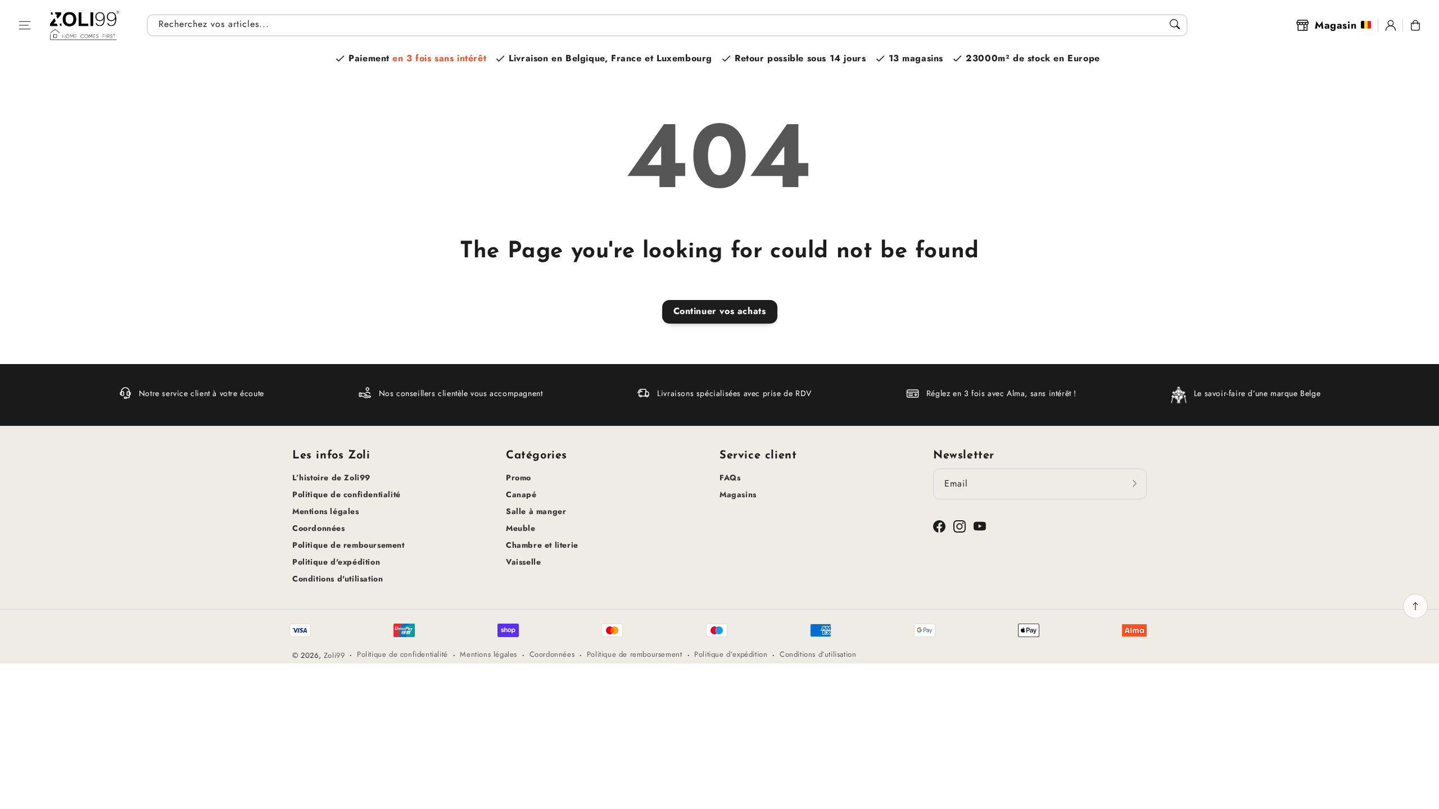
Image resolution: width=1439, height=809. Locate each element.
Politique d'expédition (336, 561)
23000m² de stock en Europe (1033, 58)
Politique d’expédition (730, 654)
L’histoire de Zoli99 (331, 477)
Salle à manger (536, 511)
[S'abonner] (1134, 484)
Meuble (521, 528)
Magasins (738, 494)
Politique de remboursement (348, 545)
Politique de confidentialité (346, 494)
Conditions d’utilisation (818, 654)
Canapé (521, 494)
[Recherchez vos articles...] (1174, 24)
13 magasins (916, 58)
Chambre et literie (542, 545)
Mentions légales (325, 511)
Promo (518, 477)
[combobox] (667, 25)
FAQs (730, 477)
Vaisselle (523, 561)
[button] (24, 25)
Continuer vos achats (719, 310)
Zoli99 (334, 655)
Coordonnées (318, 528)
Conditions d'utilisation (337, 578)
